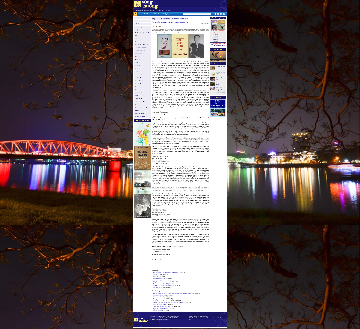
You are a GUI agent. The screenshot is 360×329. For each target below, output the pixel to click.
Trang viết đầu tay (140, 86)
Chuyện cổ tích (157, 274)
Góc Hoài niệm (139, 92)
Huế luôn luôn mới (140, 21)
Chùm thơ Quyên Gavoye (159, 280)
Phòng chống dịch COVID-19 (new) (142, 28)
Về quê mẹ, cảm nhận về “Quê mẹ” (162, 282)
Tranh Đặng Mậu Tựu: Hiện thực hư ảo (163, 306)
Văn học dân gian (139, 71)
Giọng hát (155, 276)
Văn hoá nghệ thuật (140, 50)
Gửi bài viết (156, 14)
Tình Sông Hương (139, 113)
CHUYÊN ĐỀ (138, 98)
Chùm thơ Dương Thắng (159, 304)
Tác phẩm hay (139, 104)
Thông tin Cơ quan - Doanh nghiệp (142, 109)
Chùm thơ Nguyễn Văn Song (160, 308)
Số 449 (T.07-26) (222, 31)
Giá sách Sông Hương (140, 101)
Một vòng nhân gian (158, 287)
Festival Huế (138, 53)
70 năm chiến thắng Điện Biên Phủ (143, 34)
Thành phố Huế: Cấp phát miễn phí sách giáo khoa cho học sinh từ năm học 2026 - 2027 (220, 90)
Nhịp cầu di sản (139, 83)
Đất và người (138, 74)
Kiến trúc (137, 56)
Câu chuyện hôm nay (140, 47)
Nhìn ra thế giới (139, 80)
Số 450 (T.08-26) (214, 31)
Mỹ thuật (137, 65)
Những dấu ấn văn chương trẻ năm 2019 (163, 300)
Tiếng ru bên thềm (158, 297)
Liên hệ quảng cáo (166, 14)
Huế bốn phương (139, 77)
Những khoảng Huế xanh (159, 295)
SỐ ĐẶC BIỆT (139, 95)
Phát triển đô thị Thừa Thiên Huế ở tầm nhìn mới (165, 272)
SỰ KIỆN (137, 24)
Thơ (136, 41)
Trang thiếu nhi (139, 89)
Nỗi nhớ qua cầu (157, 310)
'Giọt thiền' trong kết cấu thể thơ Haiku (163, 285)
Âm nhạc (137, 59)
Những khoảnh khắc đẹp (159, 299)
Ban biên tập (147, 14)
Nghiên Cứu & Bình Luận (141, 44)
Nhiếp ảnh (137, 68)
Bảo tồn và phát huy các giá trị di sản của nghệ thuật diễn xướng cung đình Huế (173, 293)
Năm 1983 (215, 35)
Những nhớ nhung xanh (159, 278)
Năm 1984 (215, 37)
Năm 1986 (215, 41)
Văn (136, 38)
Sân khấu (137, 62)
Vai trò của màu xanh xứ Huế (160, 283)
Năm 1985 (215, 39)
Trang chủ (137, 18)
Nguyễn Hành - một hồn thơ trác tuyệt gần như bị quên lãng (168, 302)
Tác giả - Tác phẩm (140, 116)
